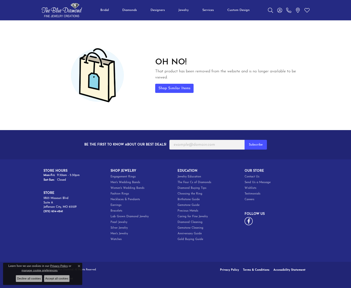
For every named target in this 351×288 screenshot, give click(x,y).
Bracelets (116, 210)
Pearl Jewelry (118, 222)
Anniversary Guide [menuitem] (190, 233)
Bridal (104, 10)
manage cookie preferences (39, 270)
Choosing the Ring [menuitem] (190, 193)
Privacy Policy (229, 270)
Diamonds (129, 10)
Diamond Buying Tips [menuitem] (192, 188)
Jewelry (183, 10)
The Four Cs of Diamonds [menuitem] (194, 182)
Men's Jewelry (119, 233)
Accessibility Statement (289, 270)
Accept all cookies (56, 278)
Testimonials (252, 193)
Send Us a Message (258, 182)
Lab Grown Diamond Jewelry (129, 216)
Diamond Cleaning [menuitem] (190, 222)
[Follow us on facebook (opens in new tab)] (249, 221)
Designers (158, 10)
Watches (116, 239)
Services (208, 10)
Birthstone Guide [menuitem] (189, 199)
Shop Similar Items (174, 88)
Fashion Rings (119, 193)
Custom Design (238, 10)
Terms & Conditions (256, 270)
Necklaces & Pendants (125, 199)
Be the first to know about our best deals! (125, 144)
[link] (288, 10)
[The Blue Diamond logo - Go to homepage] (61, 10)
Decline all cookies (29, 278)
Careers (249, 199)
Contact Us (252, 176)
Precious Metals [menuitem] (188, 210)
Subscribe (256, 144)
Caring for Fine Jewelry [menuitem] (193, 216)
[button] (270, 10)
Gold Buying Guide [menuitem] (190, 239)
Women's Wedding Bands (127, 188)
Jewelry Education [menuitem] (189, 176)
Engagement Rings (123, 176)
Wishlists (250, 188)
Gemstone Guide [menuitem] (188, 205)
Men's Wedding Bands (125, 182)
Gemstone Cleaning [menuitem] (190, 227)
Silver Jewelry (119, 227)
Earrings (115, 205)
